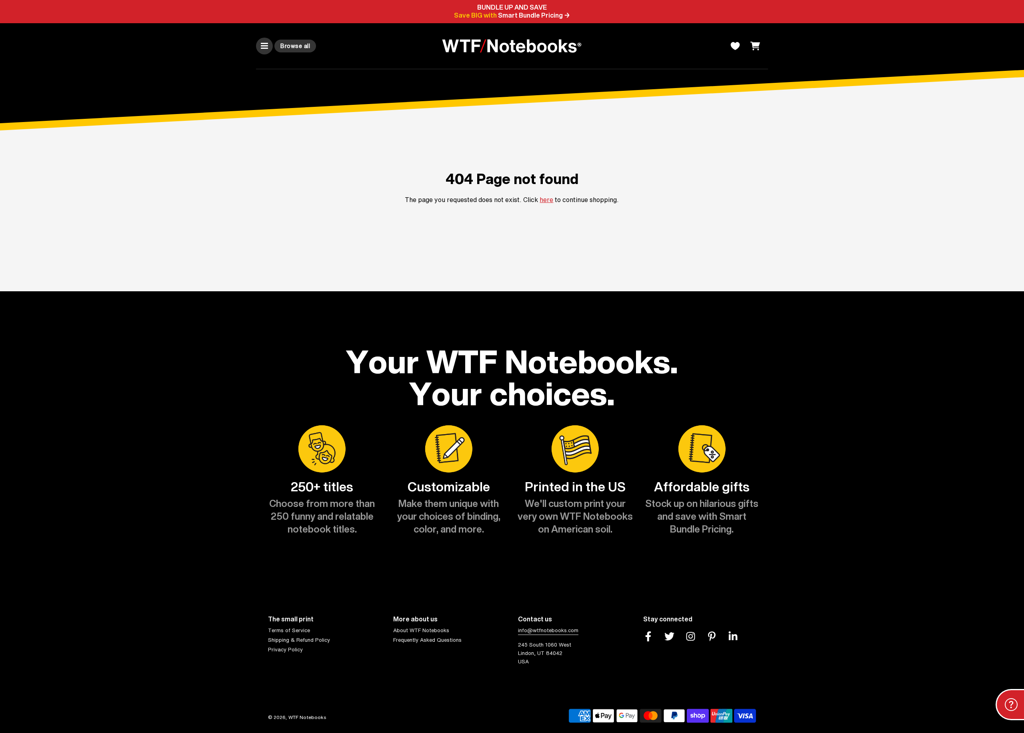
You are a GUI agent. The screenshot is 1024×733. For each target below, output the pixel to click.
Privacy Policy (285, 649)
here (546, 199)
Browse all (295, 46)
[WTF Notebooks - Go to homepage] (512, 46)
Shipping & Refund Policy (299, 640)
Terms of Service (289, 630)
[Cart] (756, 46)
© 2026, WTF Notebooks (297, 717)
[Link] (648, 636)
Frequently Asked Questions (427, 640)
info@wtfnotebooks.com (548, 630)
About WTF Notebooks (421, 630)
